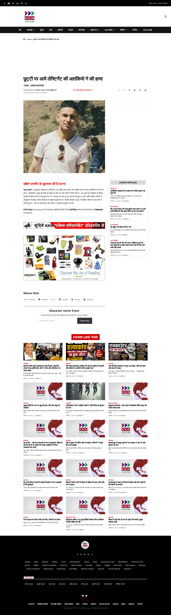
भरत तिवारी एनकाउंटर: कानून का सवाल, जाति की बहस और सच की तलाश (127, 367)
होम (24, 39)
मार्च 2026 (84, 584)
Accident (114, 225)
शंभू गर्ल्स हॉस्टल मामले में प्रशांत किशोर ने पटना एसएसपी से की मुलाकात (42, 483)
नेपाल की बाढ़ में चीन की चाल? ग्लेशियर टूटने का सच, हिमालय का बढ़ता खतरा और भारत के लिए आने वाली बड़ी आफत (127, 245)
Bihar (68, 363)
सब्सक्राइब (99, 209)
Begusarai (113, 403)
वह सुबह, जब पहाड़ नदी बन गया (120, 227)
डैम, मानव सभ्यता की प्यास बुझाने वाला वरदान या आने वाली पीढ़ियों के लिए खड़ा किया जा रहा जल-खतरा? (128, 210)
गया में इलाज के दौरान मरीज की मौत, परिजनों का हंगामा (41, 519)
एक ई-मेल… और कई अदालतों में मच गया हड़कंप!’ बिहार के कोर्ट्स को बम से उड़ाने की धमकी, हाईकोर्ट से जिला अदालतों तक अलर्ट (42, 445)
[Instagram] (21, 3)
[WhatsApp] (118, 90)
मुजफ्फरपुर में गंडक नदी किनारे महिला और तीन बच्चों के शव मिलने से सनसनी (127, 483)
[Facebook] (4, 3)
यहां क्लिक (73, 209)
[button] (165, 16)
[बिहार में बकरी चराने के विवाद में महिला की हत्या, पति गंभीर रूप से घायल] (85, 468)
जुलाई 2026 (41, 584)
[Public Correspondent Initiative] (64, 225)
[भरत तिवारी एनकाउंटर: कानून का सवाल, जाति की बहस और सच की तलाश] (128, 351)
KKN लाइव (27, 209)
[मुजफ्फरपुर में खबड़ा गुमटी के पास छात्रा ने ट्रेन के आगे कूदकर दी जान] (128, 428)
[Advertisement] (101, 16)
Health (113, 188)
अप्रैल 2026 (73, 584)
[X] (129, 90)
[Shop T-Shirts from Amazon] (64, 258)
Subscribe (84, 321)
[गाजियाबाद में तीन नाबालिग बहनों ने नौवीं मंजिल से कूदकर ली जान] (85, 391)
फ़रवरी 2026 (96, 584)
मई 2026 (62, 584)
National (114, 206)
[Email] (140, 90)
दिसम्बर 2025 (120, 584)
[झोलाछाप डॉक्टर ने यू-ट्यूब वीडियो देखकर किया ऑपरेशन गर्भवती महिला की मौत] (85, 505)
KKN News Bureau (84, 90)
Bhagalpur (71, 517)
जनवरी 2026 (108, 584)
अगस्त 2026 (29, 584)
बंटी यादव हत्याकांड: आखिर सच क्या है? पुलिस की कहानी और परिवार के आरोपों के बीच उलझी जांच (85, 367)
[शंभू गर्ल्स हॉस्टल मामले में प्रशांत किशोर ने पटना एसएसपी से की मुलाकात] (42, 468)
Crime (29, 39)
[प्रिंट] (145, 90)
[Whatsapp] (26, 3)
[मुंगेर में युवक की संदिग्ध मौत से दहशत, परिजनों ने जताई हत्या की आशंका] (85, 428)
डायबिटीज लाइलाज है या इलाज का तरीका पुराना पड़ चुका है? (127, 192)
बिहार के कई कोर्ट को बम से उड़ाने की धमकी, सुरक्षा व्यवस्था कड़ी (126, 520)
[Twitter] (13, 3)
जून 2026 (52, 584)
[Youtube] (8, 3)
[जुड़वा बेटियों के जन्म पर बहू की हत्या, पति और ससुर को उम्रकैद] (42, 391)
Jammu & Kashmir (37, 85)
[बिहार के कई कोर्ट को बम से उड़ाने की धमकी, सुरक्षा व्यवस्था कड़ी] (128, 505)
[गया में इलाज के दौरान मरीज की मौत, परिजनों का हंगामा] (42, 505)
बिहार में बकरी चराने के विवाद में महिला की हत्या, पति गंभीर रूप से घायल (85, 483)
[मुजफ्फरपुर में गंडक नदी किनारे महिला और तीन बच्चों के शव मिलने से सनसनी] (128, 468)
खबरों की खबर (59, 209)
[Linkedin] (17, 3)
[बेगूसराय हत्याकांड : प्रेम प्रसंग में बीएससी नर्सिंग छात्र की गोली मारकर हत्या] (128, 391)
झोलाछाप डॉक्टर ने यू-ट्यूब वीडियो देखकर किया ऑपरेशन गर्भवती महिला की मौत (85, 520)
